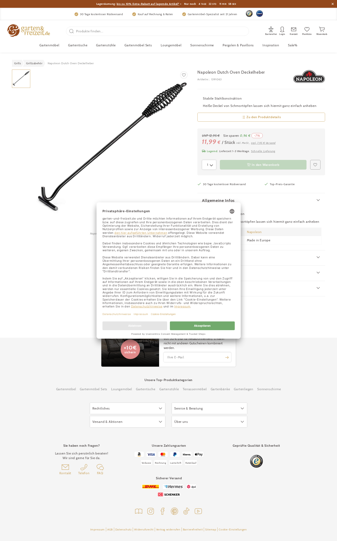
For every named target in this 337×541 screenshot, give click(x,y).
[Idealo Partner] (259, 13)
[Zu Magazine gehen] (138, 512)
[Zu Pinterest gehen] (174, 512)
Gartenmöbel (66, 389)
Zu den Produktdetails (263, 117)
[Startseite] (28, 31)
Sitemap (210, 529)
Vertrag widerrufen (168, 529)
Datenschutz (123, 529)
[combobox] (209, 164)
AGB (110, 529)
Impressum (97, 529)
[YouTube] (198, 512)
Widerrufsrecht (143, 529)
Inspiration (270, 45)
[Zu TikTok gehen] (186, 512)
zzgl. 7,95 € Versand (263, 143)
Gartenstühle (106, 45)
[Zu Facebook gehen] (162, 512)
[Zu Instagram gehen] (150, 512)
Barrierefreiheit (193, 529)
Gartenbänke (220, 389)
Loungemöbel (171, 45)
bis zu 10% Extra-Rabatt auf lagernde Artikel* (148, 4)
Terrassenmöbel (195, 389)
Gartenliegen (243, 389)
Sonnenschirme (202, 45)
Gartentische (78, 45)
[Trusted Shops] (249, 13)
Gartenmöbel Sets (138, 45)
